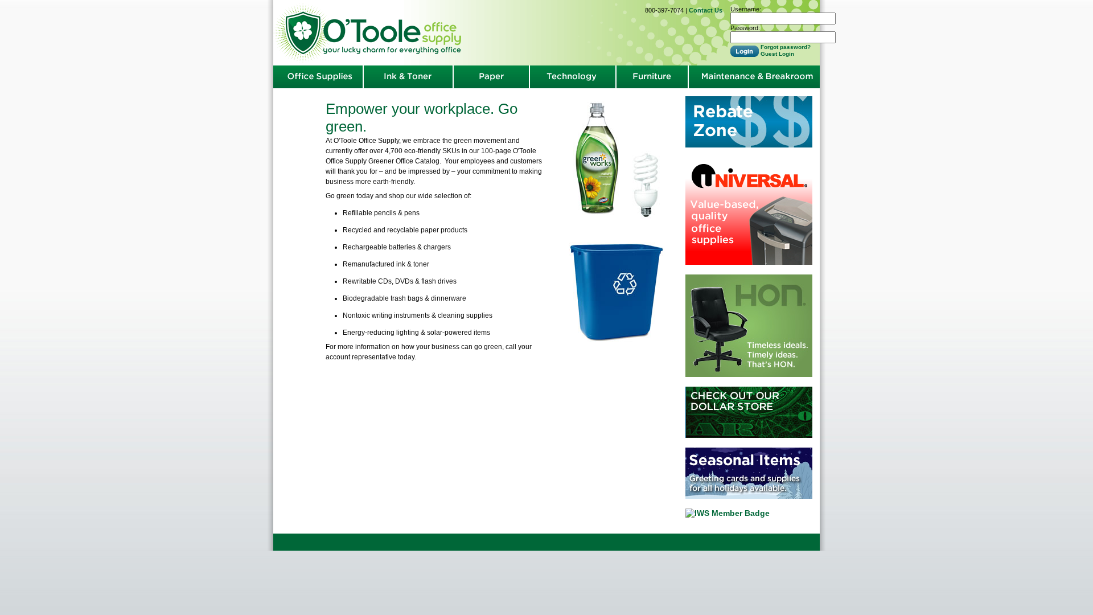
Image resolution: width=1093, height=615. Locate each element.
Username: (745, 9)
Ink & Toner (408, 76)
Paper (491, 76)
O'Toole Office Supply (370, 32)
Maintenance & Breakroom (754, 76)
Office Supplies (318, 76)
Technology (572, 76)
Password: (745, 27)
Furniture (652, 76)
